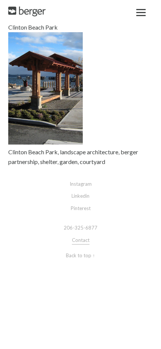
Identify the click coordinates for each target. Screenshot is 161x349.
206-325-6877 (80, 228)
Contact (80, 240)
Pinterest (81, 208)
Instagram (81, 184)
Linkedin (80, 196)
